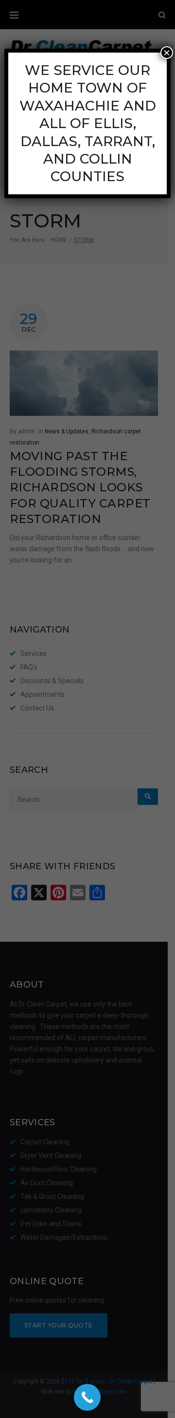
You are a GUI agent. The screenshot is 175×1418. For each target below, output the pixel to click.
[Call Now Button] (87, 1397)
